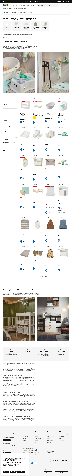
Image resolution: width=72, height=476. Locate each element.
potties (33, 418)
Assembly (24, 440)
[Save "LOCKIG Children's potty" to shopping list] (62, 122)
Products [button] (13, 5)
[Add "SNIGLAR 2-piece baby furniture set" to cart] (34, 207)
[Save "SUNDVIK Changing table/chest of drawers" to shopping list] (62, 270)
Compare (23, 98)
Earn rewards (61, 436)
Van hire (24, 438)
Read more (5, 37)
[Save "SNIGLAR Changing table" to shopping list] (36, 122)
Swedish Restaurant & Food (52, 447)
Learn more (11, 355)
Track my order (38, 438)
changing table (10, 377)
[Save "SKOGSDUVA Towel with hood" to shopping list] (49, 240)
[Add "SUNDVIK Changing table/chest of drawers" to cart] (59, 270)
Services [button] (32, 5)
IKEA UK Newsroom (50, 442)
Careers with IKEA (50, 436)
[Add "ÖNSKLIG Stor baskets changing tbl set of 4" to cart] (34, 150)
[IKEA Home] (5, 5)
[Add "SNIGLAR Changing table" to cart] (34, 122)
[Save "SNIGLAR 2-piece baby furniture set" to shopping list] (36, 207)
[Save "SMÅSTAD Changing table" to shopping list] (62, 208)
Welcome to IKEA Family (63, 434)
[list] (36, 26)
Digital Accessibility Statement (50, 452)
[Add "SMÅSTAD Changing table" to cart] (59, 208)
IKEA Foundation (50, 440)
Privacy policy (38, 469)
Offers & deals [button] (22, 5)
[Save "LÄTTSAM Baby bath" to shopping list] (49, 121)
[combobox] (48, 5)
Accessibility (67, 469)
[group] (18, 73)
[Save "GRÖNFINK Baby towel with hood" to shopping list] (24, 178)
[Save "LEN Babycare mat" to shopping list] (49, 178)
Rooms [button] (17, 5)
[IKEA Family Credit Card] (32, 463)
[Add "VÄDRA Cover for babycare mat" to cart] (46, 212)
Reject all (13, 471)
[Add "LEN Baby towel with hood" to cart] (34, 241)
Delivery (24, 434)
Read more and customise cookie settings (11, 468)
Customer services (38, 434)
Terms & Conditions (50, 469)
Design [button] (28, 5)
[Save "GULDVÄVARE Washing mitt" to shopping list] (36, 268)
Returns (36, 440)
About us (48, 434)
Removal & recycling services (28, 452)
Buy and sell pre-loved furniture (28, 450)
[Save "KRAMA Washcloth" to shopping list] (49, 149)
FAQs (36, 442)
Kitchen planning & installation (28, 448)
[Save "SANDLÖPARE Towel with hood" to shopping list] (49, 270)
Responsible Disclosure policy (59, 469)
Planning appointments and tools (28, 445)
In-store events (61, 440)
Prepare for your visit (39, 454)
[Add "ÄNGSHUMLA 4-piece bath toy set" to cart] (59, 177)
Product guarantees (50, 449)
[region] (15, 464)
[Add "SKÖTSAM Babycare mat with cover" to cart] (21, 269)
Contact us (37, 436)
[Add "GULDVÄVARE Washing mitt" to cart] (34, 268)
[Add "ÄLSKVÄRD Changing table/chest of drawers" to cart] (34, 179)
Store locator (37, 452)
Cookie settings (21, 471)
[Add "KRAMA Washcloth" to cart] (46, 149)
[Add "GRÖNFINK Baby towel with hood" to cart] (21, 178)
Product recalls (38, 447)
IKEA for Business (50, 444)
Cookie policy (43, 469)
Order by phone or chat (39, 444)
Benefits (60, 442)
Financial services (26, 442)
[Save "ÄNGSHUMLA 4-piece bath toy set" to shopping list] (62, 177)
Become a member (62, 444)
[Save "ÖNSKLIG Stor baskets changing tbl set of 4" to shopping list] (36, 150)
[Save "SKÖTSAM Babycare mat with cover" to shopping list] (24, 269)
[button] (19, 72)
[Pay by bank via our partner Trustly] (35, 463)
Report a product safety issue (39, 450)
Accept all (6, 471)
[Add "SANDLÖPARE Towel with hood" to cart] (46, 270)
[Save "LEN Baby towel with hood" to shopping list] (36, 241)
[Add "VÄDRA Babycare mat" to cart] (21, 149)
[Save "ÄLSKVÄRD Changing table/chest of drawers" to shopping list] (36, 179)
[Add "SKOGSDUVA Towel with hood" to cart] (46, 240)
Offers (60, 438)
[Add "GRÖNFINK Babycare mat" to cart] (59, 150)
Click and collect (26, 436)
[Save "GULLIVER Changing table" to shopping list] (24, 122)
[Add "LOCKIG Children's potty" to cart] (59, 122)
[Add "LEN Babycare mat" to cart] (46, 178)
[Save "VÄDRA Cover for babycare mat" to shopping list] (49, 212)
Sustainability (49, 438)
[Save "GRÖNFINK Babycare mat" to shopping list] (62, 150)
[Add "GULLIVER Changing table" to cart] (21, 122)
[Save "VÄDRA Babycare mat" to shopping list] (24, 149)
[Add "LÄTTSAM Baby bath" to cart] (46, 121)
